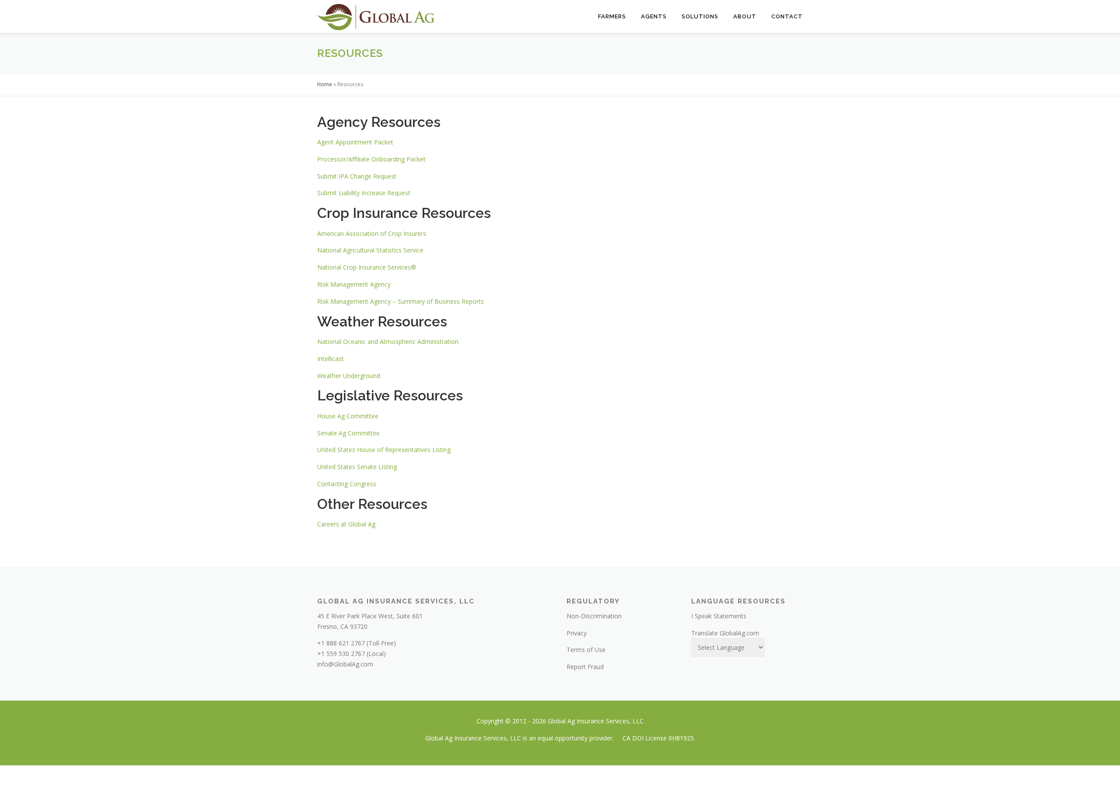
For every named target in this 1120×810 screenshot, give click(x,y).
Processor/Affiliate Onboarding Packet (371, 159)
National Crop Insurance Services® (366, 267)
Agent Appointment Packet (355, 142)
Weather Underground (348, 376)
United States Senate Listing (357, 467)
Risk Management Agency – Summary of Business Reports (400, 301)
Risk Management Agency (354, 284)
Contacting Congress (346, 484)
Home (324, 84)
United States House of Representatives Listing (384, 449)
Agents (654, 16)
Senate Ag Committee (348, 433)
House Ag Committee (347, 416)
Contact (787, 16)
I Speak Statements (718, 616)
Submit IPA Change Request (356, 176)
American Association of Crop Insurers (371, 233)
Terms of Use (586, 649)
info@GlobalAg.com (345, 664)
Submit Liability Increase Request (363, 193)
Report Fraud (585, 667)
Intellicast (330, 358)
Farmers (612, 16)
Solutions (700, 16)
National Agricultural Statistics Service (370, 250)
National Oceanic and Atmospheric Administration (387, 341)
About (744, 16)
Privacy (577, 633)
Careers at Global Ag (346, 524)
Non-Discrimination (594, 616)
